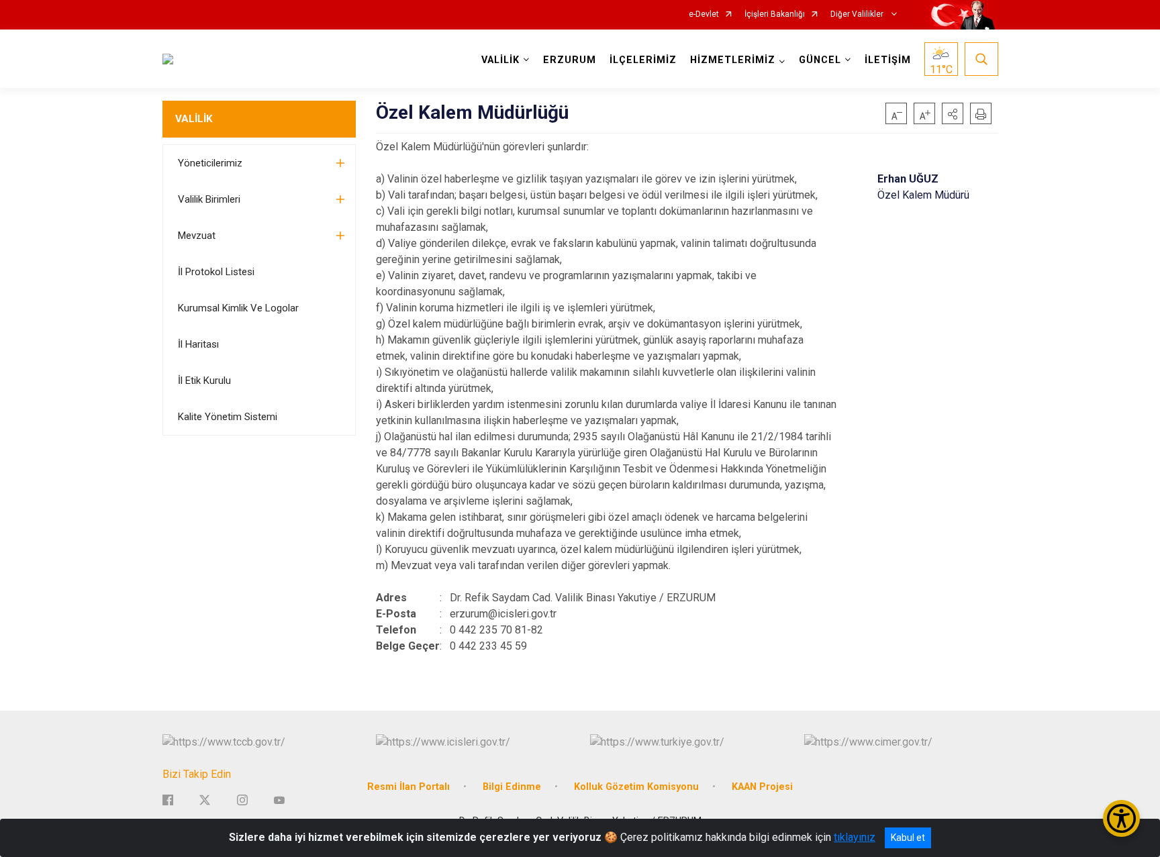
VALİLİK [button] (500, 60)
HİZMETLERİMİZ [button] (732, 60)
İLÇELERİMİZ (643, 60)
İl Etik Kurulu (204, 380)
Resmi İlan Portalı (408, 787)
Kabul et (908, 837)
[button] (952, 113)
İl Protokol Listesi (216, 272)
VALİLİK (193, 119)
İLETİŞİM (888, 60)
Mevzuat (196, 236)
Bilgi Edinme (512, 787)
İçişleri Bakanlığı (774, 14)
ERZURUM (569, 60)
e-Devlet (704, 14)
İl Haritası (198, 344)
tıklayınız (854, 837)
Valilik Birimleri (209, 199)
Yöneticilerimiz (210, 163)
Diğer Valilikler (857, 14)
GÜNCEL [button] (820, 60)
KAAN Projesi (762, 787)
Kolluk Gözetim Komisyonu (636, 787)
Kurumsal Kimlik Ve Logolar (238, 308)
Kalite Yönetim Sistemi (227, 417)
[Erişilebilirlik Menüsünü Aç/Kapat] (1121, 818)
